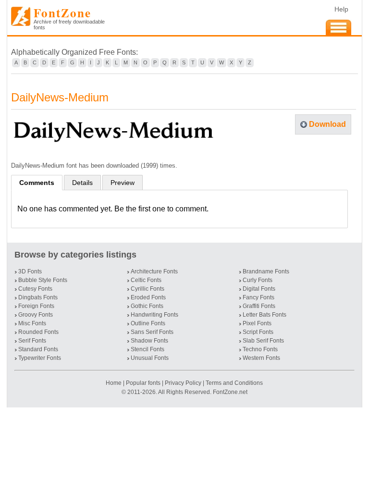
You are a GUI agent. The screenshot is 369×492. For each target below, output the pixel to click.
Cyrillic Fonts (147, 288)
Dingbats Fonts (38, 297)
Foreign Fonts (36, 306)
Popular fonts (143, 383)
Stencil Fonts (147, 349)
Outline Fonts (148, 323)
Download (327, 124)
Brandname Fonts (266, 271)
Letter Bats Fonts (264, 314)
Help (341, 9)
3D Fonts (30, 271)
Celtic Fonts (146, 280)
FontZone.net (230, 392)
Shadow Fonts (149, 340)
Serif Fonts (32, 340)
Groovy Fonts (35, 314)
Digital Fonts (259, 288)
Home (114, 383)
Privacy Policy (183, 383)
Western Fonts (261, 358)
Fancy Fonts (258, 297)
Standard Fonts (38, 349)
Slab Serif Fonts (263, 340)
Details (82, 182)
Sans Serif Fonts (152, 332)
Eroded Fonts (148, 297)
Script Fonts (258, 332)
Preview (123, 182)
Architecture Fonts (154, 271)
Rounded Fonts (38, 332)
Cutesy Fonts (35, 288)
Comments (36, 182)
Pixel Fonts (257, 323)
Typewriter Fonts (39, 358)
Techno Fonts (260, 349)
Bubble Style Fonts (42, 280)
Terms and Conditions (234, 383)
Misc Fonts (32, 323)
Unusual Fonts (150, 358)
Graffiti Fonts (259, 306)
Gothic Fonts (147, 306)
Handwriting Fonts (154, 314)
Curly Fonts (257, 280)
